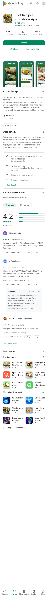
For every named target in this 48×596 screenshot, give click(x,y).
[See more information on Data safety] (43, 132)
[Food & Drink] (10, 125)
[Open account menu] (44, 4)
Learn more (15, 168)
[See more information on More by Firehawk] (43, 392)
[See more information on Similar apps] (43, 357)
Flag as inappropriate (14, 428)
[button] (26, 34)
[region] (24, 33)
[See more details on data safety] (12, 185)
